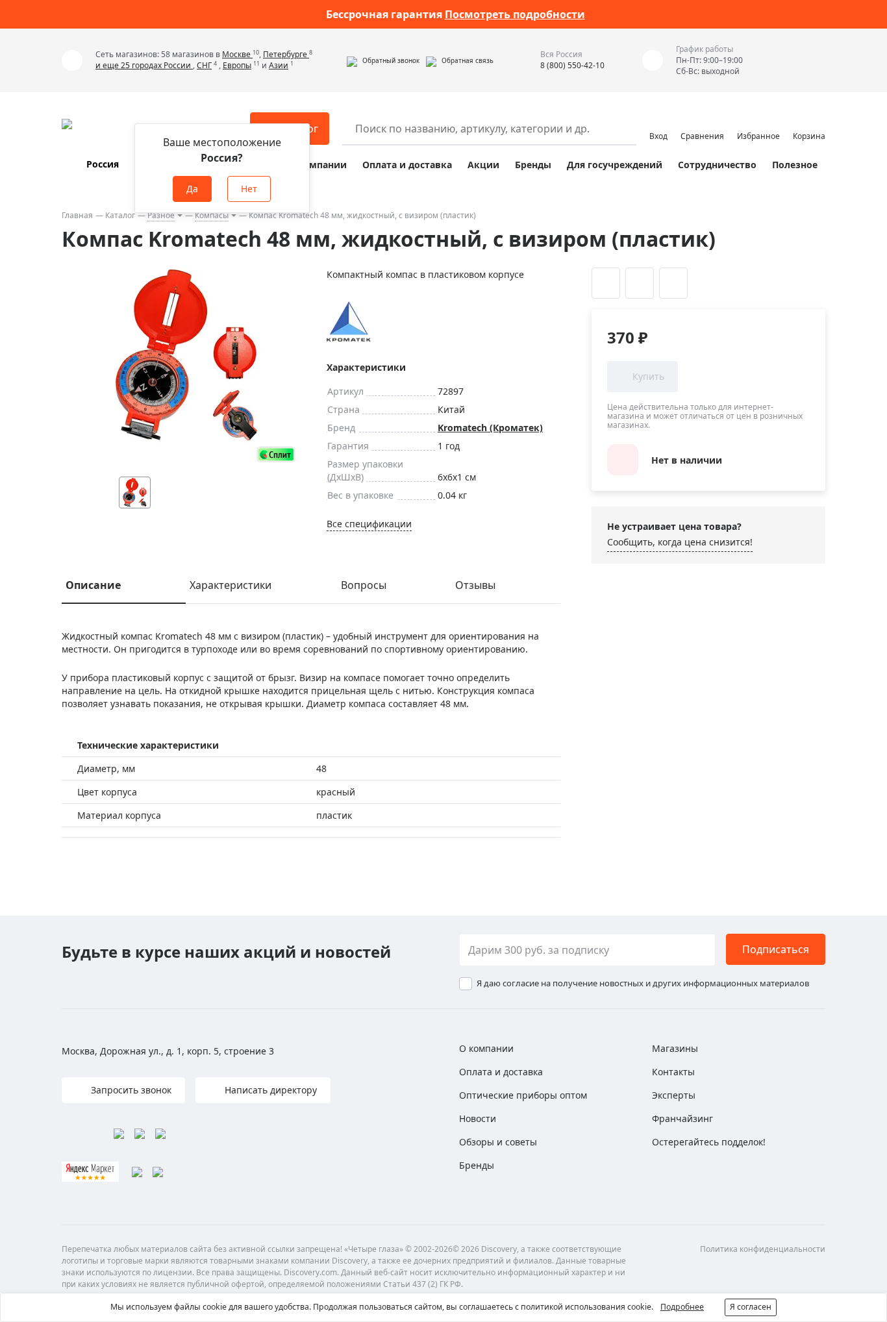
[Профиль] (658, 123)
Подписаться (775, 949)
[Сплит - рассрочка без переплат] (275, 454)
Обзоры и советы (498, 1142)
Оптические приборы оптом (523, 1095)
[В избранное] (606, 283)
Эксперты (673, 1095)
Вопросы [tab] (363, 585)
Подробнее (682, 1306)
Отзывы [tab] (475, 585)
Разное (161, 215)
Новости (477, 1118)
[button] (383, 60)
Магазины (675, 1048)
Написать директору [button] (269, 1090)
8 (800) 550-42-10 (572, 65)
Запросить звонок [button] (129, 1090)
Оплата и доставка (407, 164)
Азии (278, 65)
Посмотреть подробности (515, 14)
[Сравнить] (639, 283)
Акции (483, 164)
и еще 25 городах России (144, 65)
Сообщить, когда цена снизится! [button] (680, 542)
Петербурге (286, 54)
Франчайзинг (682, 1118)
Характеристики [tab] (230, 585)
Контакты (673, 1072)
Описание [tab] (93, 585)
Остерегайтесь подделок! (709, 1142)
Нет (249, 188)
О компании (317, 164)
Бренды (533, 164)
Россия (102, 164)
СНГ (204, 65)
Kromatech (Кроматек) (490, 427)
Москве (237, 54)
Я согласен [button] (750, 1306)
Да (192, 188)
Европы (237, 65)
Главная (77, 215)
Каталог (120, 215)
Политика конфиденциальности (762, 1248)
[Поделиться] (673, 283)
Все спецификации (369, 524)
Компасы (212, 215)
